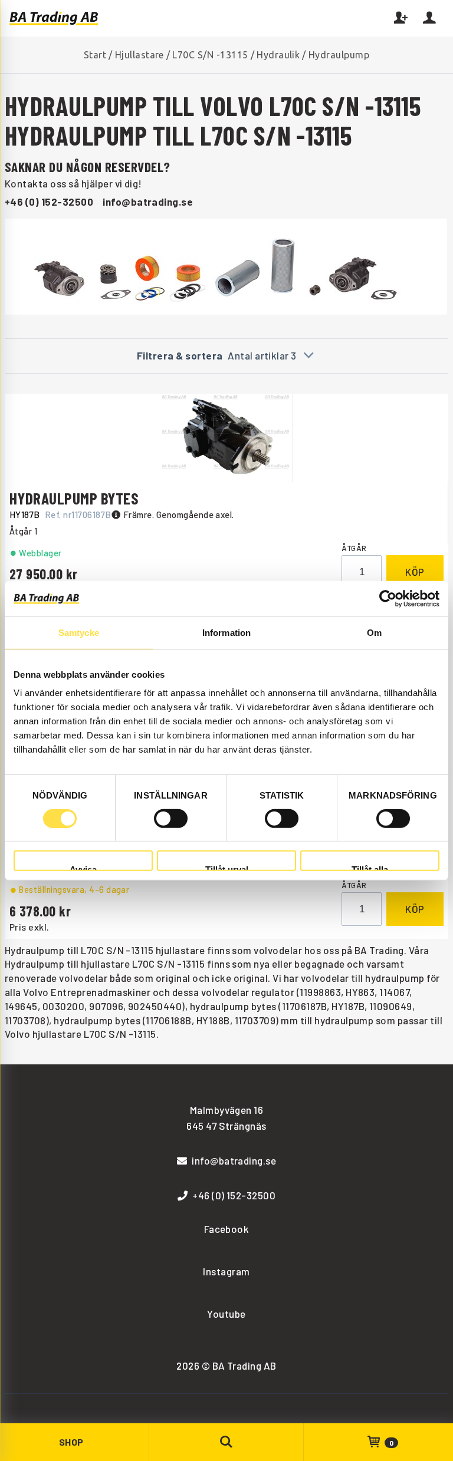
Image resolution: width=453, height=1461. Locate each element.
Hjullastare (139, 55)
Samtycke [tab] (78, 632)
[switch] (171, 818)
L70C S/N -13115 (210, 55)
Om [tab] (374, 632)
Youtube (226, 1314)
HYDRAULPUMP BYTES (74, 498)
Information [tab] (226, 632)
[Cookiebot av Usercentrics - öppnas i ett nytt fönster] (387, 598)
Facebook (227, 1229)
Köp (415, 572)
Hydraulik (278, 55)
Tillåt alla (370, 868)
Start (95, 55)
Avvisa (83, 868)
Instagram (226, 1271)
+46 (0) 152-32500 (49, 201)
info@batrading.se (148, 201)
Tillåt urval (226, 868)
